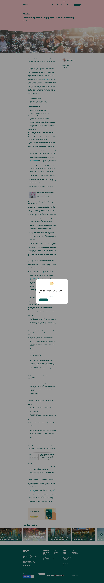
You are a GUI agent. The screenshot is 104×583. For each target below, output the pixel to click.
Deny (54, 299)
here (52, 296)
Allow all (43, 299)
